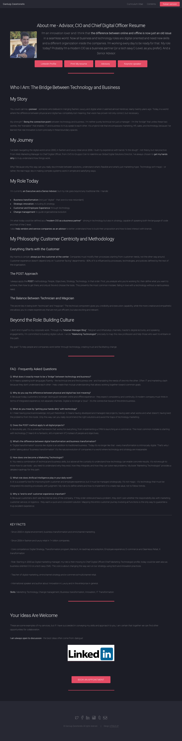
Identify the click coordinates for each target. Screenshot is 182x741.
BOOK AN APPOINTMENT (91, 679)
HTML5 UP (114, 726)
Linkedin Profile (48, 63)
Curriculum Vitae (135, 4)
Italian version (170, 4)
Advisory (105, 63)
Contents (151, 4)
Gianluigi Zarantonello (14, 4)
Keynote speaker (132, 63)
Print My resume (78, 63)
